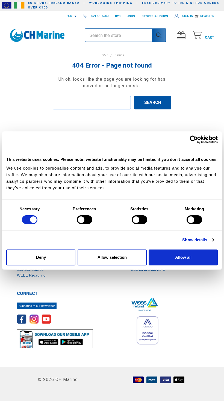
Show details (194, 239)
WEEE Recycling (31, 275)
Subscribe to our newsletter (37, 305)
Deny (41, 257)
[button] (26, 50)
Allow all (183, 257)
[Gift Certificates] (182, 35)
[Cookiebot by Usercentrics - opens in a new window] (194, 139)
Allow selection (112, 257)
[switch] (84, 219)
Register (207, 16)
